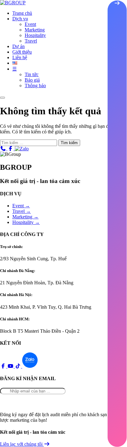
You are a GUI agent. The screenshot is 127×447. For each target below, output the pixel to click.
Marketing (35, 29)
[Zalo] (22, 148)
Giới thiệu (22, 52)
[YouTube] (11, 366)
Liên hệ (19, 57)
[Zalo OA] (30, 366)
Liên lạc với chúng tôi (22, 444)
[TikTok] (18, 366)
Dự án (18, 46)
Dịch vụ (20, 18)
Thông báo (35, 85)
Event (30, 24)
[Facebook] (11, 148)
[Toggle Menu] (2, 98)
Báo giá (32, 80)
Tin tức (32, 74)
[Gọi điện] (3, 148)
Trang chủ (22, 13)
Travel (31, 40)
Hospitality (35, 35)
